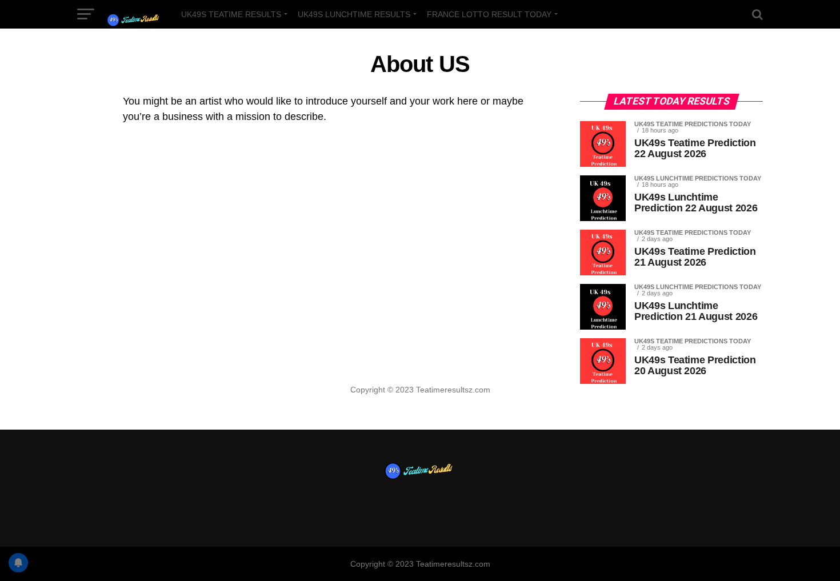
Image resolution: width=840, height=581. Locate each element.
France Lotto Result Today (489, 14)
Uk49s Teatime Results (231, 14)
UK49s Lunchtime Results (354, 14)
